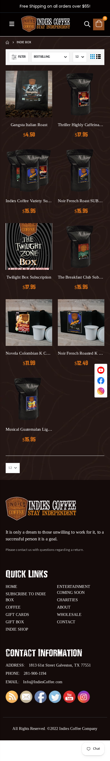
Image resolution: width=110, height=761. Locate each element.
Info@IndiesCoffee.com (42, 682)
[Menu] (11, 24)
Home (8, 42)
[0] (98, 24)
